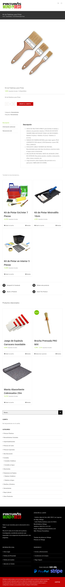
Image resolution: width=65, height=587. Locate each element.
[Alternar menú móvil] (61, 3)
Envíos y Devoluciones (41, 552)
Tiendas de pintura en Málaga (42, 537)
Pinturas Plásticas (9, 433)
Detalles (28, 225)
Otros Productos (8, 496)
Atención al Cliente (9, 564)
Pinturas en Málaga (39, 539)
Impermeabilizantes (9, 441)
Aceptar (57, 582)
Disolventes (7, 469)
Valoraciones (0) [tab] (7, 131)
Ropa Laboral (7, 492)
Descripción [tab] (6, 123)
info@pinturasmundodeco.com (47, 528)
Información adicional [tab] (9, 127)
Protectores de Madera (10, 473)
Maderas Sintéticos (10, 476)
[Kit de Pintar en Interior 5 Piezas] (17, 243)
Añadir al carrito (25, 104)
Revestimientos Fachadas (11, 437)
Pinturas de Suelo (9, 445)
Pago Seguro (38, 560)
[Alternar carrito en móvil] (58, 3)
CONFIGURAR (34, 584)
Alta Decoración (8, 454)
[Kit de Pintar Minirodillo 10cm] (47, 194)
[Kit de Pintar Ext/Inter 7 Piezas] (17, 194)
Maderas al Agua (9, 480)
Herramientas (15, 112)
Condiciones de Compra (41, 556)
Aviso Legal (7, 552)
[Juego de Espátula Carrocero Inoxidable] (17, 323)
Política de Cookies (9, 560)
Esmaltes (6, 458)
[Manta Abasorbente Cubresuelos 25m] (17, 371)
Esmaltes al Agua (9, 465)
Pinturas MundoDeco (43, 531)
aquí (6, 583)
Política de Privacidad (10, 556)
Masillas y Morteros (9, 484)
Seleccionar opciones (41, 354)
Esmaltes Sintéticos (10, 461)
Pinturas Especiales (9, 449)
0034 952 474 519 (45, 526)
